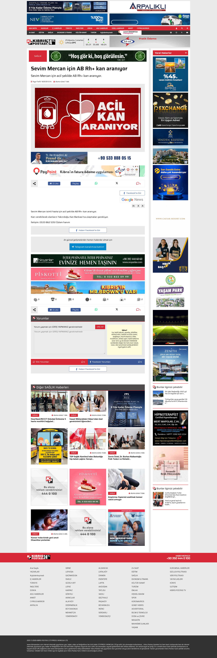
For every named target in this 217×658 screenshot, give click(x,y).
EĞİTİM (41, 32)
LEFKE (68, 586)
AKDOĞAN (103, 586)
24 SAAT (32, 32)
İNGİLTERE (79, 28)
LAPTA (101, 583)
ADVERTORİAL (138, 609)
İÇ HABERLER (57, 28)
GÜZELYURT (71, 583)
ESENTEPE (103, 579)
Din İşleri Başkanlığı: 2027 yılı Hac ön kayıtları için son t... (176, 392)
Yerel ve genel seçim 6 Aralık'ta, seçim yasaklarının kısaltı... (175, 502)
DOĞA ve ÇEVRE (138, 616)
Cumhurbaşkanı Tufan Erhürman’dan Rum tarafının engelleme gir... (175, 495)
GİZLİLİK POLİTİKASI (178, 571)
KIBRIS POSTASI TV (178, 590)
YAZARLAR (44, 28)
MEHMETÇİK (71, 612)
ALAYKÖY (70, 601)
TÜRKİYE (69, 28)
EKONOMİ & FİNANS (64, 32)
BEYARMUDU (104, 605)
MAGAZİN (136, 620)
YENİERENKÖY (71, 616)
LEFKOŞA (69, 571)
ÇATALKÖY (103, 571)
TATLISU (102, 590)
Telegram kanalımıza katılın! (89, 247)
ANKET (130, 28)
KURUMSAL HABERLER (179, 568)
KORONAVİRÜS (138, 601)
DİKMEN (102, 575)
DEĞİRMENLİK (71, 605)
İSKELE (68, 579)
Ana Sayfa (34, 568)
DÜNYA (89, 28)
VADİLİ (101, 594)
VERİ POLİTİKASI (177, 575)
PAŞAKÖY (103, 601)
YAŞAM (135, 627)
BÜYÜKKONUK (72, 609)
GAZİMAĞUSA (71, 575)
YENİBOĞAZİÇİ (105, 616)
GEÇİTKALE (103, 597)
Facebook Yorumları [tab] (101, 362)
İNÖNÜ (101, 609)
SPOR (134, 597)
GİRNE (68, 568)
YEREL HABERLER (118, 28)
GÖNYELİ (69, 594)
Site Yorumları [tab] (42, 362)
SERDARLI (103, 612)
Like (55, 183)
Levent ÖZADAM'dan (130, 32)
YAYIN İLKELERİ (176, 579)
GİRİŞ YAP (100, 327)
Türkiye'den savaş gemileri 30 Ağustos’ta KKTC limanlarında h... (176, 401)
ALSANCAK (103, 568)
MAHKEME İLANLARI (140, 623)
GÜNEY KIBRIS (138, 605)
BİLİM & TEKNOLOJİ (140, 612)
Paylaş (75, 183)
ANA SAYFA (33, 28)
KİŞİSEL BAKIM (138, 594)
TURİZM (93, 32)
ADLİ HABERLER (102, 28)
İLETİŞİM (173, 586)
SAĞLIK (50, 32)
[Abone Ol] (132, 200)
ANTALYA (34, 605)
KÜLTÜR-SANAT (81, 32)
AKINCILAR (70, 597)
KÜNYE (173, 583)
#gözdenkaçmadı (106, 32)
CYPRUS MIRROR (143, 28)
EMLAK (135, 590)
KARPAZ (69, 590)
